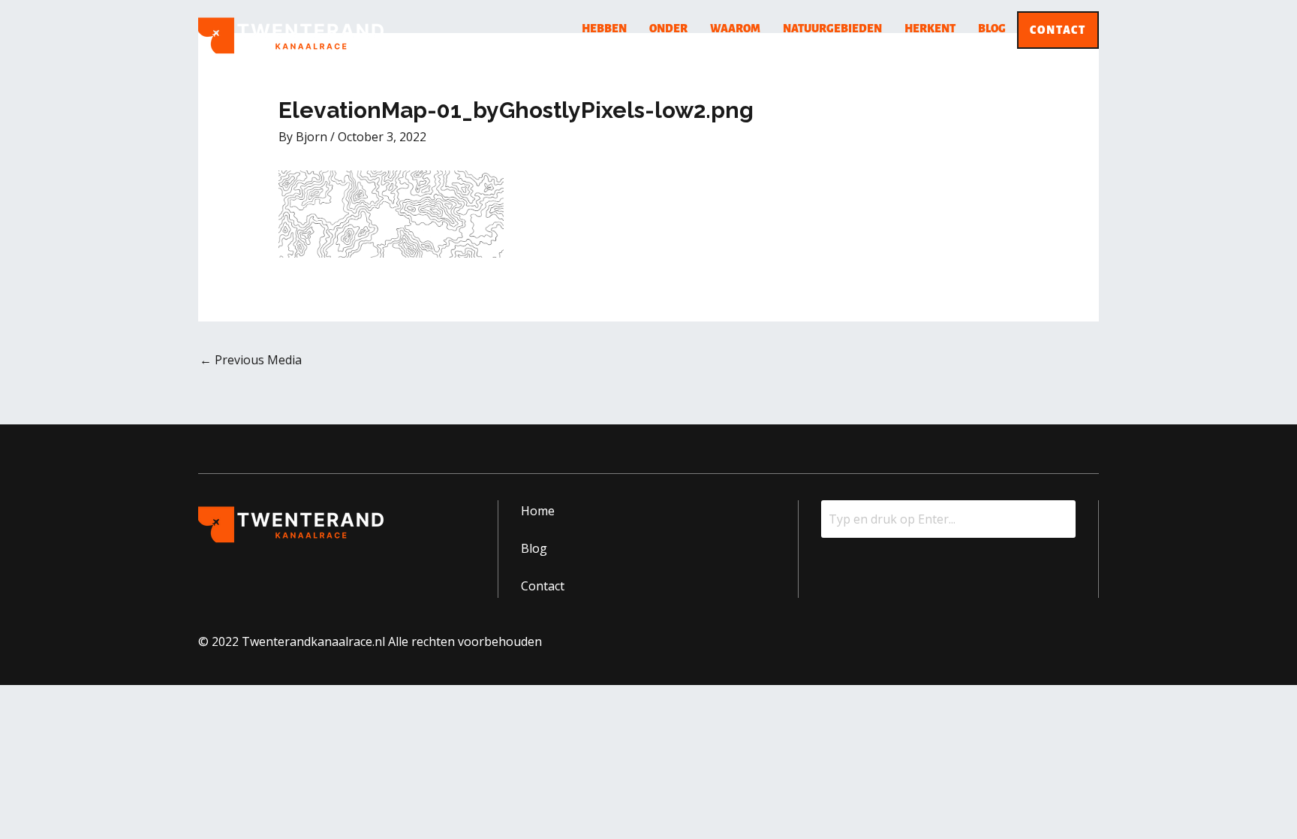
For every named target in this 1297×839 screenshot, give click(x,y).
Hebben (604, 29)
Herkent (929, 29)
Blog (992, 29)
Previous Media (251, 360)
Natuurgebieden (832, 29)
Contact (1058, 30)
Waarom (735, 29)
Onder (668, 29)
